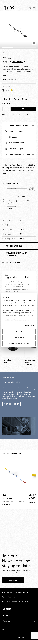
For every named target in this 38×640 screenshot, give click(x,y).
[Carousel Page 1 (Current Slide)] (7, 47)
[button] (22, 8)
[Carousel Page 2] (19, 47)
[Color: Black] (3, 90)
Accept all (19, 332)
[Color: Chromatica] (12, 90)
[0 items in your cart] (30, 8)
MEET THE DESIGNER (11, 404)
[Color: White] (7, 90)
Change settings (19, 337)
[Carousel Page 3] (30, 47)
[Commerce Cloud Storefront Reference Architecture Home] (8, 8)
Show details (29, 325)
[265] (15, 475)
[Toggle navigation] (34, 8)
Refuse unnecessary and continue (19, 343)
